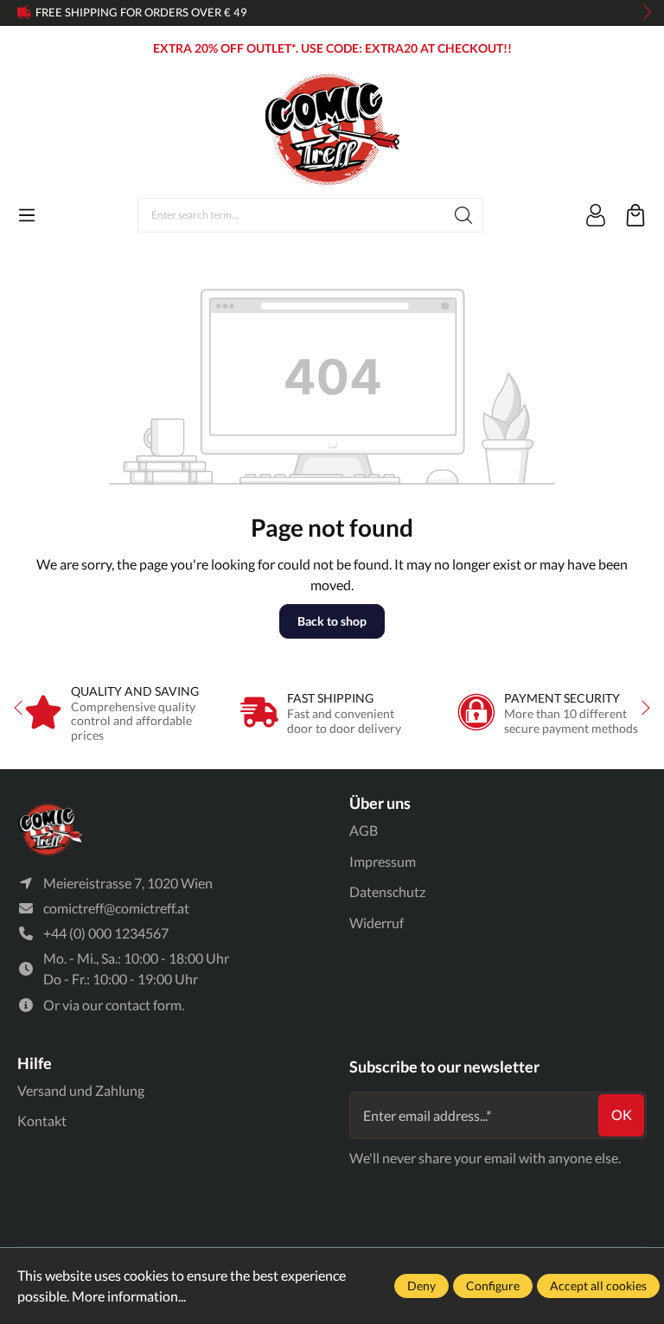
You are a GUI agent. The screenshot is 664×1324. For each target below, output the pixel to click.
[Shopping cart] (635, 215)
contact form (143, 1004)
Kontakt (42, 1120)
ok (621, 1114)
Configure (493, 1285)
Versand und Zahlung (80, 1090)
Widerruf (376, 922)
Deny (421, 1285)
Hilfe (34, 1063)
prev (26, 13)
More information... (129, 1296)
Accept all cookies (598, 1285)
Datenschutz (387, 891)
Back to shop (332, 621)
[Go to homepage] (332, 129)
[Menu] (26, 215)
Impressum (382, 861)
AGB (363, 830)
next (642, 13)
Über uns (380, 803)
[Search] (463, 215)
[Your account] (595, 215)
